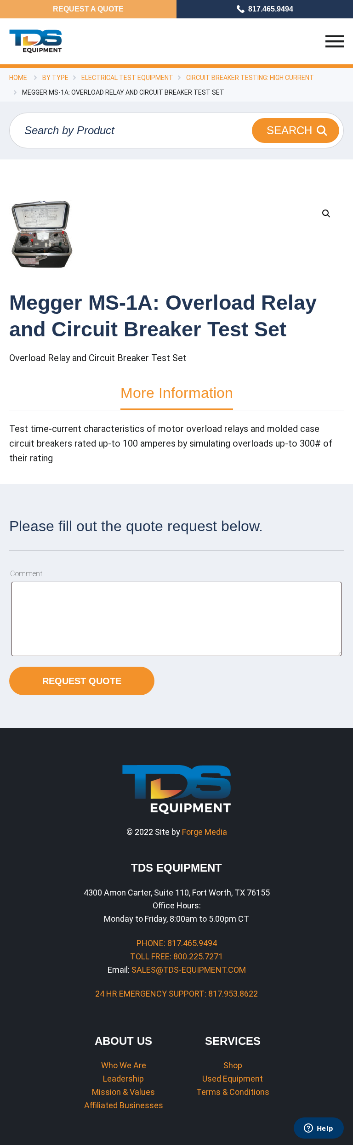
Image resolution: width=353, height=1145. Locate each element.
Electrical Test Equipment (127, 77)
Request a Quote (88, 9)
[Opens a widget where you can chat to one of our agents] (318, 1128)
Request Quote (81, 681)
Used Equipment (232, 1078)
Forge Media (204, 832)
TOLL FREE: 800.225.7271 (176, 956)
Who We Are (123, 1065)
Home (18, 77)
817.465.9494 (270, 9)
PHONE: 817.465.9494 (177, 943)
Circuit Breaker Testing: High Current (250, 77)
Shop (232, 1065)
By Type (55, 77)
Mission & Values (123, 1092)
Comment (26, 573)
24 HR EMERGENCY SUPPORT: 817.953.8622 (176, 993)
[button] (326, 213)
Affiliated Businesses (123, 1105)
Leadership (123, 1078)
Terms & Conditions (232, 1092)
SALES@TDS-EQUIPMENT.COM (188, 970)
